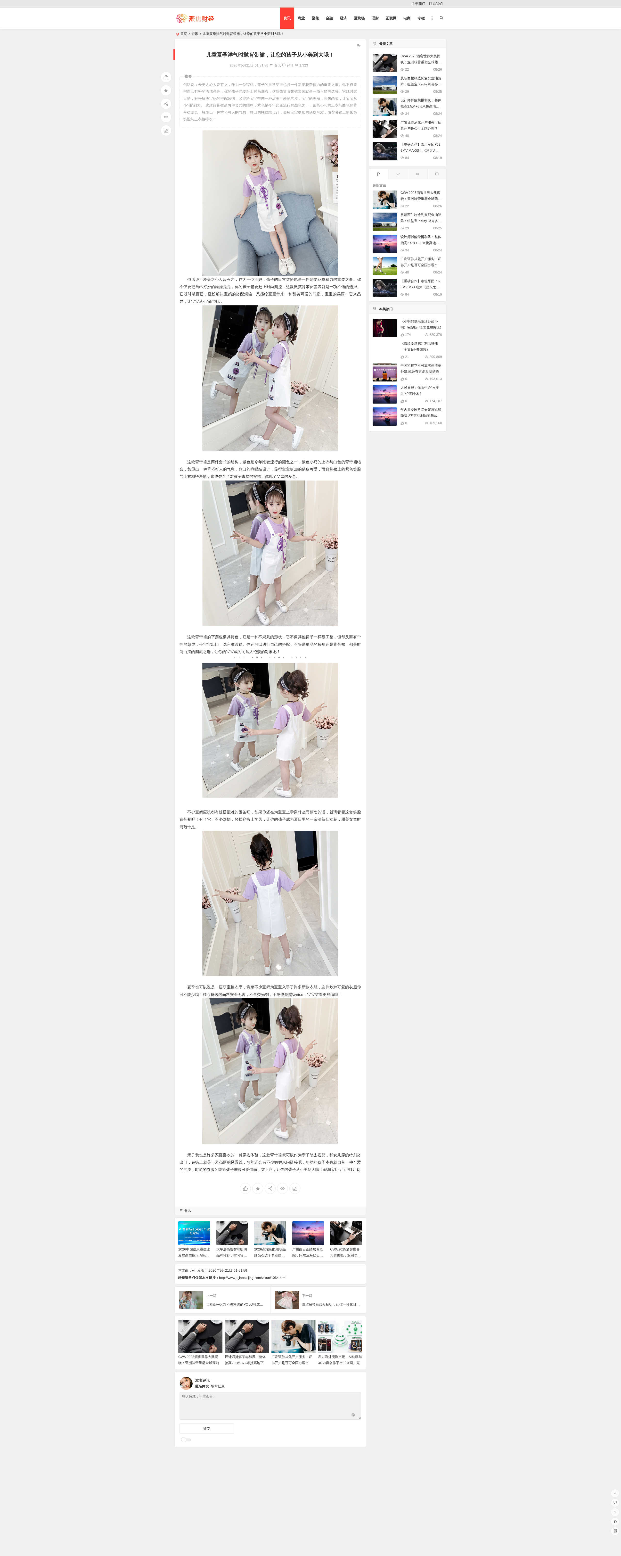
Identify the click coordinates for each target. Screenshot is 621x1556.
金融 (329, 18)
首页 (183, 34)
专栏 (421, 18)
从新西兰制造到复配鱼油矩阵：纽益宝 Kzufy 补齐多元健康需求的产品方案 (420, 84)
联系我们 (436, 4)
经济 (343, 18)
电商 (407, 18)
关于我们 (418, 4)
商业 (301, 18)
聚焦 (315, 18)
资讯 (287, 18)
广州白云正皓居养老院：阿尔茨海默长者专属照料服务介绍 (269, 1255)
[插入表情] (353, 1415)
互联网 (391, 18)
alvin (192, 1270)
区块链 (359, 18)
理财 (375, 18)
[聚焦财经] (195, 22)
